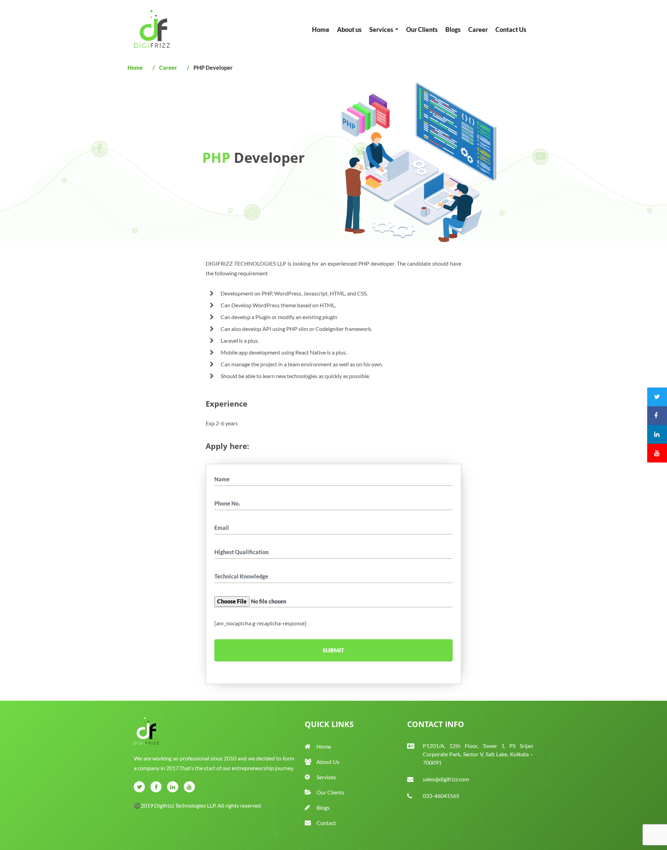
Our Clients (424, 29)
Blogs (455, 29)
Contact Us (512, 29)
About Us (327, 761)
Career (480, 29)
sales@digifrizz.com (446, 779)
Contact (326, 822)
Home (322, 29)
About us (351, 29)
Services (326, 777)
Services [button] (383, 29)
